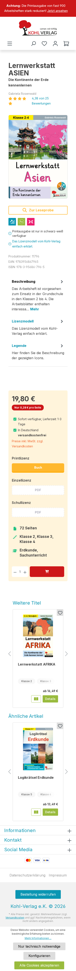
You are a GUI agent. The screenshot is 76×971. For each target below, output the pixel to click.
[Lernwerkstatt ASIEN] (38, 157)
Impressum (58, 875)
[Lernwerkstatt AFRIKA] (38, 636)
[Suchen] (33, 43)
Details (50, 699)
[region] (38, 8)
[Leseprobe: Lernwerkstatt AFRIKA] (36, 698)
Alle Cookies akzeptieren (39, 965)
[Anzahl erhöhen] (25, 571)
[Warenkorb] (66, 43)
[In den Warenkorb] (47, 571)
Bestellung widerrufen (38, 894)
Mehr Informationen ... (38, 938)
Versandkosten (14, 917)
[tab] (38, 297)
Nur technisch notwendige (39, 946)
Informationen (20, 830)
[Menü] (9, 43)
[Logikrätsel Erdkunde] (38, 749)
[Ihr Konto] (55, 43)
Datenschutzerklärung (27, 875)
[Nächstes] (66, 654)
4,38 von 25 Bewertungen (41, 100)
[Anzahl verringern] (15, 571)
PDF (38, 490)
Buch (38, 467)
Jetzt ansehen (57, 11)
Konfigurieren (39, 956)
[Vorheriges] (9, 654)
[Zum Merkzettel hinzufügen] (60, 612)
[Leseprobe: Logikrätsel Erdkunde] (36, 812)
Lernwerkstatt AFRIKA (36, 664)
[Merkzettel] (44, 43)
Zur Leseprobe (41, 210)
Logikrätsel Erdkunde (36, 777)
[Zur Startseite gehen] (38, 27)
